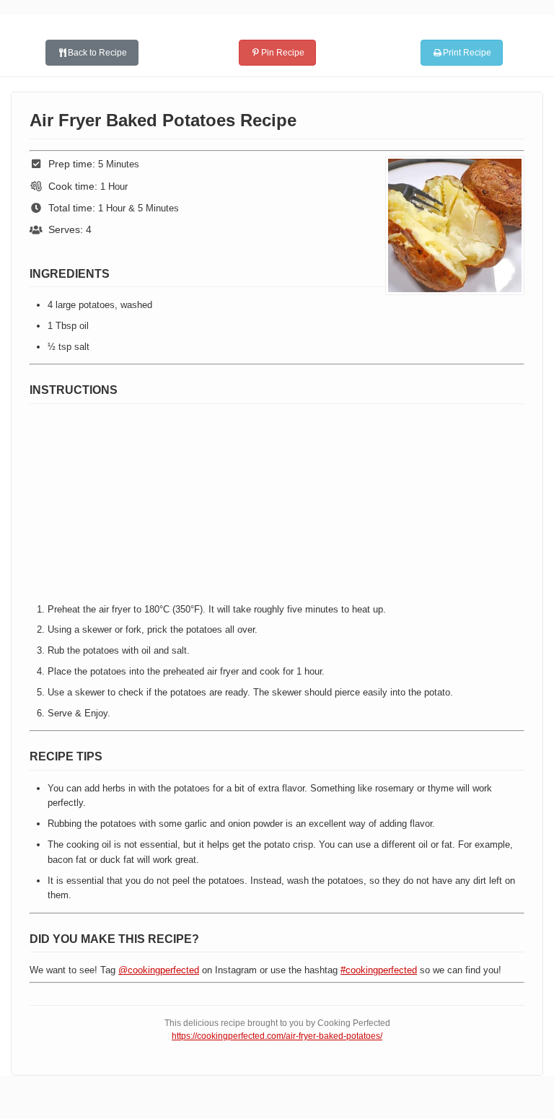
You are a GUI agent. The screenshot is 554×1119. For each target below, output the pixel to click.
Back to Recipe (97, 53)
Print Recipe (467, 53)
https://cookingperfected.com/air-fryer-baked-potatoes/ (277, 1036)
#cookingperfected (378, 970)
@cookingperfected (158, 970)
